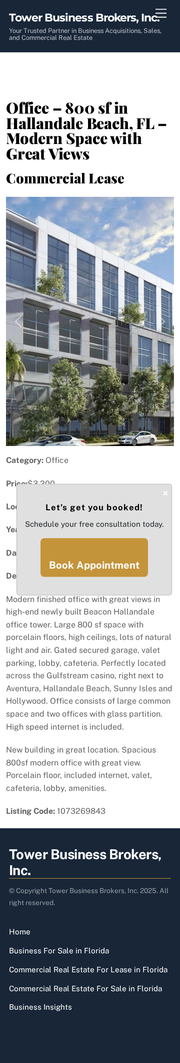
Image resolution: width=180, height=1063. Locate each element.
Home (19, 931)
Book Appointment (94, 565)
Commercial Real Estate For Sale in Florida (85, 988)
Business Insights (40, 1007)
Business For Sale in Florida (59, 950)
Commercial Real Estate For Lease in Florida (88, 969)
